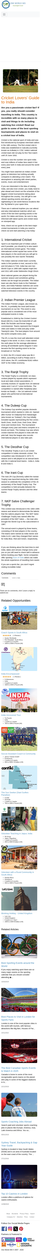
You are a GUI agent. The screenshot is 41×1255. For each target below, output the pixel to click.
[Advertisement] (20, 38)
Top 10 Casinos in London (14, 1193)
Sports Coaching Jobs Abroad (16, 1121)
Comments (5, 578)
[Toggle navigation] (4, 14)
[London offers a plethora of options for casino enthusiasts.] (19, 1177)
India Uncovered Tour (11, 715)
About (8, 1213)
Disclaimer (15, 1213)
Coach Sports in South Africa (14, 632)
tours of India (18, 558)
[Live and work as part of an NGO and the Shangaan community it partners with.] (19, 858)
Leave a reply (16, 578)
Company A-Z (11, 1217)
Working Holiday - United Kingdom (16, 913)
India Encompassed (10, 674)
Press (26, 1217)
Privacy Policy (24, 1213)
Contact (32, 1217)
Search (32, 1213)
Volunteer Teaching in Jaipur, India (16, 833)
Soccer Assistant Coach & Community (18, 754)
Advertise (20, 1217)
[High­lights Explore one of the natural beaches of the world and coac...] (19, 740)
